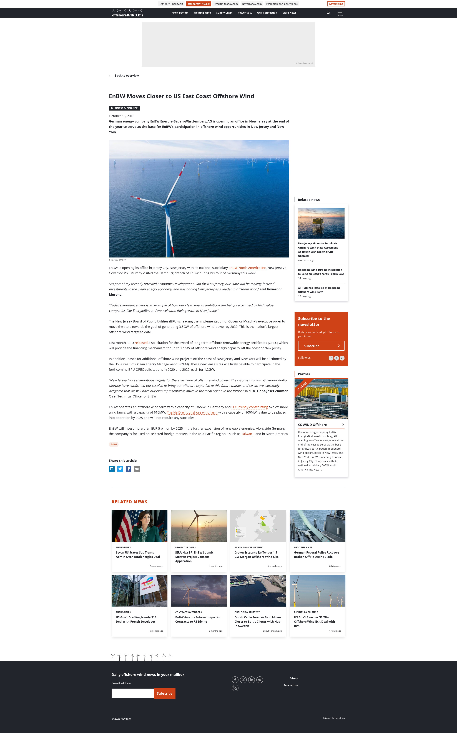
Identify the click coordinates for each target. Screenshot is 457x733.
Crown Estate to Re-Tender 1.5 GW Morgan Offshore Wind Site (256, 555)
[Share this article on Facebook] (128, 469)
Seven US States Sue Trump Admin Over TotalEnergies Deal (138, 555)
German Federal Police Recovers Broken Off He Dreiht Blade (316, 555)
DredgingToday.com (226, 4)
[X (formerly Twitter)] (336, 358)
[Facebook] (331, 358)
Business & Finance (124, 108)
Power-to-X (245, 12)
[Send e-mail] (259, 679)
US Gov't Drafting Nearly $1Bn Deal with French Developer (137, 619)
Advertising (336, 4)
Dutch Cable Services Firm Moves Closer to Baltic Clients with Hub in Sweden (258, 621)
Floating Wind (202, 12)
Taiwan (246, 434)
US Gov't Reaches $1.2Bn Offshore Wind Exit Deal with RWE (314, 621)
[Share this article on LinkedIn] (112, 469)
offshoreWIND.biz (199, 4)
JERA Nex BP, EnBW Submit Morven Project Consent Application (194, 557)
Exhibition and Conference (282, 4)
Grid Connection (267, 12)
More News (289, 12)
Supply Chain (224, 12)
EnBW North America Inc (247, 268)
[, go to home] (128, 12)
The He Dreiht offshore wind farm (192, 412)
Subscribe (311, 346)
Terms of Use (291, 685)
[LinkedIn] (342, 358)
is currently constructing (250, 407)
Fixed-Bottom (180, 12)
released (141, 343)
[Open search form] (328, 13)
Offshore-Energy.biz (171, 4)
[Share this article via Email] (137, 469)
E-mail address (121, 683)
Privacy (294, 678)
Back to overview (126, 75)
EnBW (114, 445)
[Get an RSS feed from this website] (235, 688)
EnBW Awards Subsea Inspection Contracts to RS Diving (198, 619)
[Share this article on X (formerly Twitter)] (120, 469)
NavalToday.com (252, 4)
